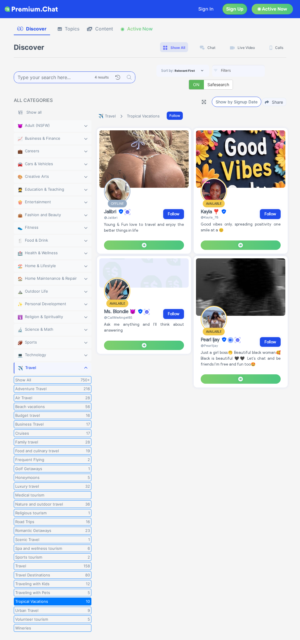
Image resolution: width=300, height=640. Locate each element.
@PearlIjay (209, 345)
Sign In (206, 9)
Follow (174, 115)
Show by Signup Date (237, 101)
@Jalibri (110, 217)
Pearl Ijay (211, 340)
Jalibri (110, 212)
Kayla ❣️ (210, 212)
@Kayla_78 (209, 217)
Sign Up (234, 9)
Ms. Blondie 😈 (120, 312)
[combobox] (238, 71)
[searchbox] (247, 71)
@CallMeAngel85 (118, 317)
